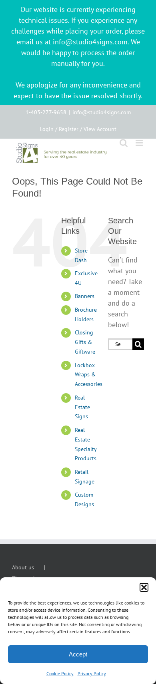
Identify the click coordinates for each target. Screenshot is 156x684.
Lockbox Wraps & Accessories (88, 375)
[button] (144, 587)
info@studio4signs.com (101, 112)
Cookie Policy (60, 673)
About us (23, 567)
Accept (78, 654)
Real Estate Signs (82, 407)
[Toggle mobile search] (124, 143)
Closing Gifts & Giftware (85, 342)
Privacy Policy (92, 673)
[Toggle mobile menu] (140, 143)
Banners (84, 296)
